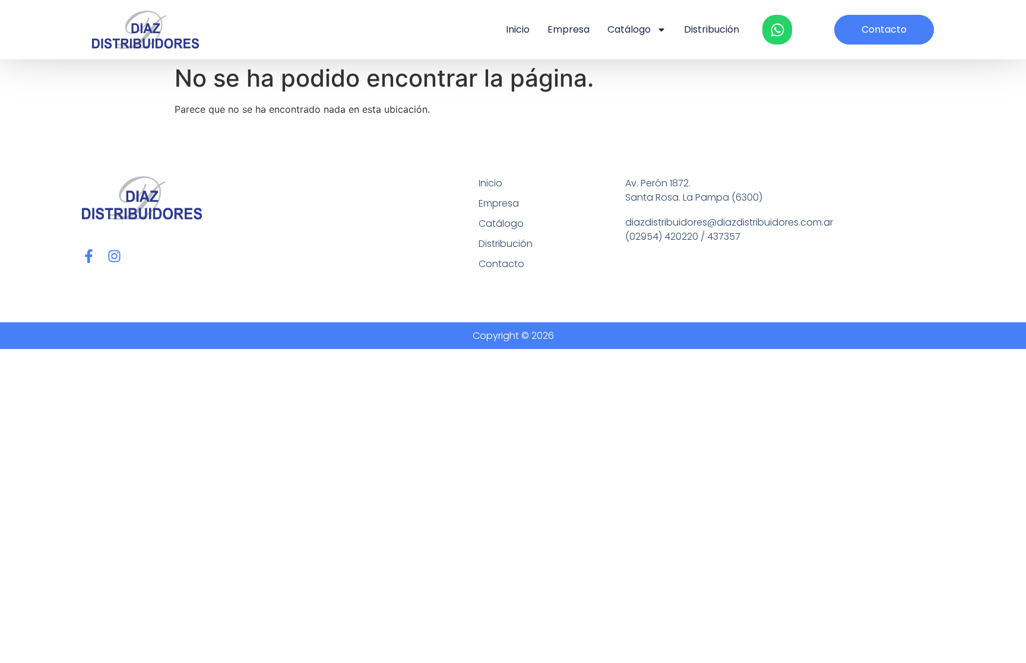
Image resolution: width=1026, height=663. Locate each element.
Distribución (711, 29)
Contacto (501, 264)
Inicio (518, 29)
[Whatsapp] (777, 30)
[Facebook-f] (89, 256)
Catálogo (629, 29)
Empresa (568, 29)
